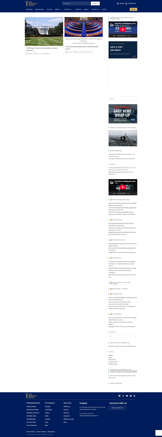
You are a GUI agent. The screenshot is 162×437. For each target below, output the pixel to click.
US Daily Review (117, 220)
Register (111, 355)
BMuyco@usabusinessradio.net (117, 172)
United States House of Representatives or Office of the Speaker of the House (83, 40)
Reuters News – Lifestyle (120, 289)
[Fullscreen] (135, 36)
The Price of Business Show (121, 199)
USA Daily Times (117, 294)
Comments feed (113, 362)
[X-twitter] (123, 396)
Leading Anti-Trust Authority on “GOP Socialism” (122, 326)
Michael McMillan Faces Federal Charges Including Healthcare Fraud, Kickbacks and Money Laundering (122, 270)
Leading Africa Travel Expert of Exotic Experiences (122, 252)
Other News (90, 52)
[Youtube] (127, 396)
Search (95, 3)
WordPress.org (113, 364)
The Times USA (116, 258)
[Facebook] (119, 396)
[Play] (111, 36)
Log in (110, 357)
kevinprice (30, 53)
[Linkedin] (131, 396)
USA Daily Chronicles (118, 240)
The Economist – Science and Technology (120, 283)
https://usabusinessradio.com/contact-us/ (123, 158)
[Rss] (134, 396)
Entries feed (112, 359)
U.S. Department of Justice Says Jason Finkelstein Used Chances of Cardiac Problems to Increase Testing (122, 264)
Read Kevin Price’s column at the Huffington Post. (122, 346)
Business (48, 53)
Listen (133, 9)
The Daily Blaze (117, 314)
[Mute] (132, 36)
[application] (123, 29)
